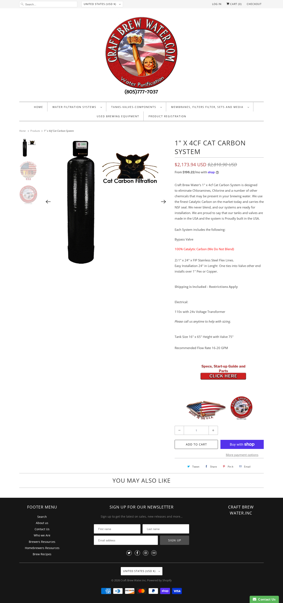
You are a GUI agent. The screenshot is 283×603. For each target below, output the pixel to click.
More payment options (242, 455)
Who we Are (42, 535)
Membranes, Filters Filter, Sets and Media (208, 107)
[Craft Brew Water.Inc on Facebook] (137, 553)
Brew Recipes (42, 554)
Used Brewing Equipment (118, 116)
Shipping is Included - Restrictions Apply (206, 287)
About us (42, 523)
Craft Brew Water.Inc (133, 580)
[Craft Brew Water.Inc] (141, 55)
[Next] (163, 201)
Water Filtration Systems (75, 107)
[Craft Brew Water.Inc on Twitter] (129, 553)
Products (35, 131)
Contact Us (42, 529)
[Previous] (48, 201)
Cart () (235, 4)
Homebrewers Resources (42, 548)
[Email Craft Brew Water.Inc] (154, 553)
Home (38, 107)
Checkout (254, 4)
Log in (216, 4)
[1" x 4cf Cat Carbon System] (106, 202)
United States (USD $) (100, 4)
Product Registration (167, 116)
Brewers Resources (42, 542)
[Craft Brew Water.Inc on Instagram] (145, 553)
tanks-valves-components (134, 107)
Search (42, 517)
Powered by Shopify (159, 580)
